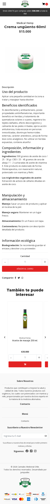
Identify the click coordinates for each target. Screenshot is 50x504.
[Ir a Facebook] (27, 451)
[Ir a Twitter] (31, 451)
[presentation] (4, 337)
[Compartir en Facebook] (15, 277)
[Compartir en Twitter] (19, 277)
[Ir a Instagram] (35, 451)
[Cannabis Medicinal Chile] (25, 4)
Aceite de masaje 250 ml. (25, 340)
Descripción (8, 87)
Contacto (25, 421)
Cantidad (25, 256)
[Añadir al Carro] (25, 364)
